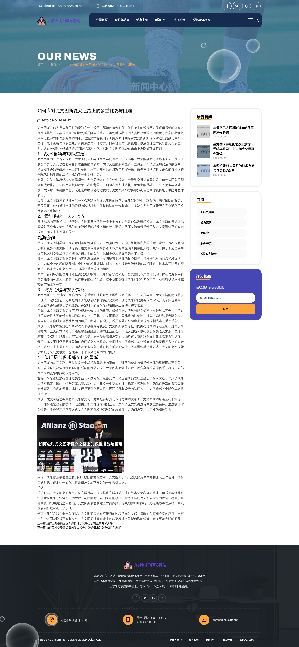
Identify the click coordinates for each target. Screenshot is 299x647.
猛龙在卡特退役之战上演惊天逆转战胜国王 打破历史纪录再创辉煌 (233, 149)
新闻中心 (161, 19)
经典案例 (142, 19)
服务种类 (179, 19)
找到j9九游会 (201, 19)
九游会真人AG (91, 639)
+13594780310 (124, 5)
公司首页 (102, 19)
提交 (225, 309)
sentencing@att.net (70, 5)
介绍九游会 (122, 19)
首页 (40, 65)
